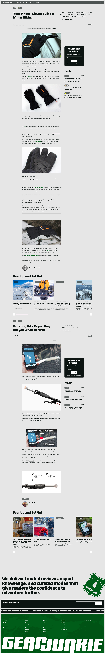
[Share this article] (89, 25)
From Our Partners (34, 2)
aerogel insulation (39, 187)
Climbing (63, 620)
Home (15, 7)
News (27, 2)
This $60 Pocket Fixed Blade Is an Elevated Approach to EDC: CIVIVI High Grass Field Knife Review (73, 80)
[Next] (91, 314)
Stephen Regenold (34, 268)
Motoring (45, 620)
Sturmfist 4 (30, 76)
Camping (26, 620)
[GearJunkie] (8, 2)
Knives (67, 85)
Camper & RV (64, 629)
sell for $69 (31, 461)
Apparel (63, 627)
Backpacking (68, 93)
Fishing (44, 624)
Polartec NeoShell (56, 133)
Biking (20, 7)
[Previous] (14, 314)
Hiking (26, 622)
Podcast (5, 624)
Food (44, 622)
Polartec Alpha (37, 141)
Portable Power (17, 518)
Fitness (44, 627)
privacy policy (79, 375)
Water (44, 629)
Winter (16, 282)
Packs (44, 631)
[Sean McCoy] (25, 504)
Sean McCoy (32, 503)
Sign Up (74, 372)
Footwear (27, 629)
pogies (48, 250)
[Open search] (101, 2)
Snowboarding (38, 282)
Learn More (54, 28)
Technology (38, 518)
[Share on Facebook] (91, 24)
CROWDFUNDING (26, 498)
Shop (4, 627)
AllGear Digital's (96, 626)
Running (63, 624)
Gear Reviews (20, 2)
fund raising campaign (39, 418)
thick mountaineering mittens (32, 255)
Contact (4, 622)
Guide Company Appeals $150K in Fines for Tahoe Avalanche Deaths (85, 305)
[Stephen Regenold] (25, 268)
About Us (5, 620)
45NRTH (24, 126)
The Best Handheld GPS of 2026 (85, 539)
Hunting (63, 622)
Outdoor (26, 631)
